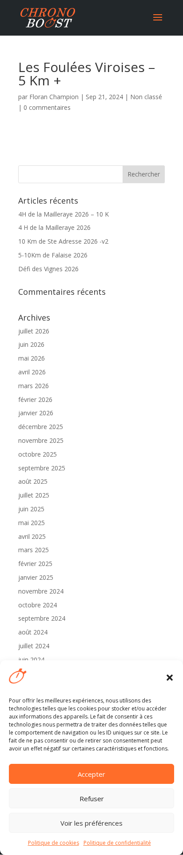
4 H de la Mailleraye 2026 (54, 227)
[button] (169, 677)
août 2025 (33, 481)
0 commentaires (47, 107)
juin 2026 (31, 344)
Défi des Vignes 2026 (48, 269)
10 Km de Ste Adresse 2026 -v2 (63, 241)
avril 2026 (32, 372)
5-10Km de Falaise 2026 (53, 255)
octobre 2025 (37, 454)
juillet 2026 (33, 331)
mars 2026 (33, 385)
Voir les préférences (91, 823)
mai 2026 (31, 358)
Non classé (146, 96)
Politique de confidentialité (117, 843)
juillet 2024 (33, 646)
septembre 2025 (41, 468)
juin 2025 (31, 509)
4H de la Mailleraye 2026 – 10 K (63, 214)
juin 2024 (31, 659)
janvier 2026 (35, 413)
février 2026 (35, 399)
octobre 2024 (37, 605)
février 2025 (35, 563)
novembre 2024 (41, 591)
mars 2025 (33, 550)
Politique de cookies (53, 843)
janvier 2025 (35, 577)
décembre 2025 (40, 426)
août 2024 (33, 632)
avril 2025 (32, 536)
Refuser (92, 798)
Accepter (91, 774)
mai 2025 (31, 522)
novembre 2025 (41, 440)
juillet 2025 (33, 495)
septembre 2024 (41, 618)
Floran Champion (54, 96)
